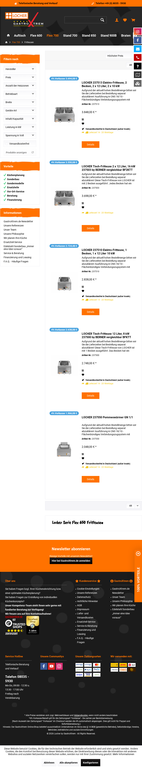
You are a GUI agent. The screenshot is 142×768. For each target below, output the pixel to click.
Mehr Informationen (123, 754)
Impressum (83, 609)
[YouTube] (51, 666)
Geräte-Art (11, 110)
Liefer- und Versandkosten (85, 615)
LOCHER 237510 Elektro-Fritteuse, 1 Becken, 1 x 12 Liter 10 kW (104, 251)
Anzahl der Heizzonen (17, 85)
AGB (79, 605)
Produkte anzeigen (16, 152)
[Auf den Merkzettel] (83, 124)
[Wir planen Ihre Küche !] (137, 75)
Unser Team (10, 229)
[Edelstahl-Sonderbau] (137, 83)
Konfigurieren (90, 762)
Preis (8, 77)
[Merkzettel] (125, 19)
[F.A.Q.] (137, 66)
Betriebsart (11, 94)
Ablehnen (49, 762)
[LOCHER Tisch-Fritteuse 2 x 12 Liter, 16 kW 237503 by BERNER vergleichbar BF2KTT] (64, 198)
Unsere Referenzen (14, 225)
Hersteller (11, 69)
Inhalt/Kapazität (14, 118)
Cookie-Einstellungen (88, 588)
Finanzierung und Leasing (17, 257)
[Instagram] (59, 666)
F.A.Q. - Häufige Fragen (16, 261)
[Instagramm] (137, 31)
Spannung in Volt (15, 135)
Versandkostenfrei (19, 143)
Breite (9, 102)
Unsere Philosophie (14, 233)
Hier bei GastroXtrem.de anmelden (71, 560)
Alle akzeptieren (69, 762)
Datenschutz (84, 597)
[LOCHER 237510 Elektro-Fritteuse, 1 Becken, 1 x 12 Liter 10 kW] (64, 282)
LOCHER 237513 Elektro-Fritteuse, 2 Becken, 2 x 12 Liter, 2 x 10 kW (104, 84)
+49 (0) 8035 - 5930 (115, 3)
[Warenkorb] (133, 19)
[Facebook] (43, 666)
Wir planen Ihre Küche (15, 238)
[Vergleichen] (83, 119)
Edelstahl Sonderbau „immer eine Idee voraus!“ (19, 247)
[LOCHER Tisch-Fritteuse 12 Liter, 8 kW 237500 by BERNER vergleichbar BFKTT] (64, 366)
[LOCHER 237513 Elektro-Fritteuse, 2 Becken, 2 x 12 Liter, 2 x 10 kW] (64, 115)
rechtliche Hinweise (87, 601)
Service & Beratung (14, 253)
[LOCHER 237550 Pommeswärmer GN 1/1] (64, 449)
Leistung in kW (13, 127)
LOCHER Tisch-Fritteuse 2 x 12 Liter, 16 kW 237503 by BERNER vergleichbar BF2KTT (108, 168)
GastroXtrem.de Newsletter (18, 221)
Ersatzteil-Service (13, 242)
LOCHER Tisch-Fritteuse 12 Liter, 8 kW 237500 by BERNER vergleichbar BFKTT (106, 335)
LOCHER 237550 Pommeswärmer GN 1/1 (107, 417)
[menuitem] (133, 19)
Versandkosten (81, 715)
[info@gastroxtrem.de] (137, 49)
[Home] (8, 35)
